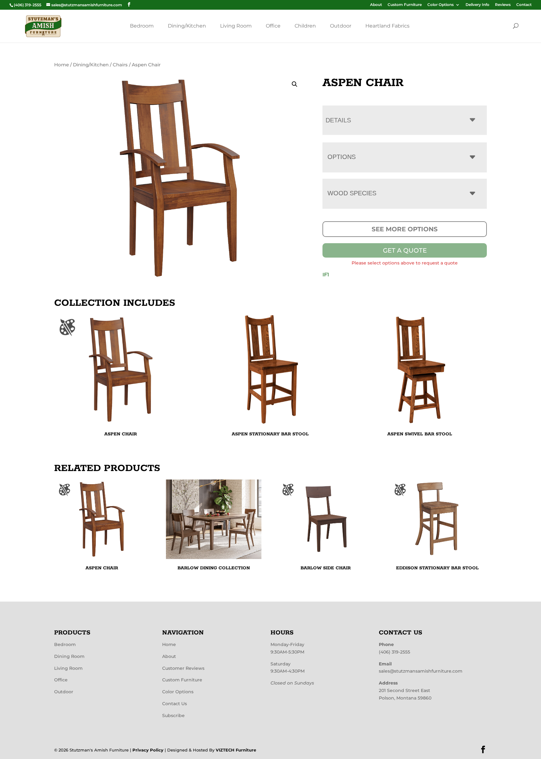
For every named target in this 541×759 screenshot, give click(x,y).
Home (61, 65)
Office (273, 26)
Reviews (503, 5)
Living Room (236, 26)
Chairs (120, 65)
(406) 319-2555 (394, 652)
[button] (294, 84)
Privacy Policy (147, 749)
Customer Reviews (183, 668)
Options (341, 156)
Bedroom (142, 26)
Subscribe (173, 715)
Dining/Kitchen (187, 26)
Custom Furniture (405, 5)
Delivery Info (477, 5)
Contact (524, 5)
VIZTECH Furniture (236, 749)
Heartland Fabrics (387, 26)
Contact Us (174, 703)
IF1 (325, 275)
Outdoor (340, 26)
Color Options (440, 5)
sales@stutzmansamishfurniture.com (420, 671)
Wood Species (351, 193)
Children (305, 26)
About (376, 5)
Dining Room (69, 656)
